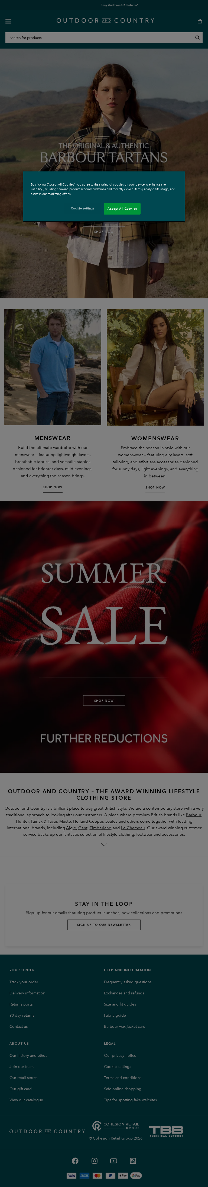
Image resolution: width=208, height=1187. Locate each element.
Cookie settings (83, 208)
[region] (104, 196)
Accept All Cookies (122, 208)
